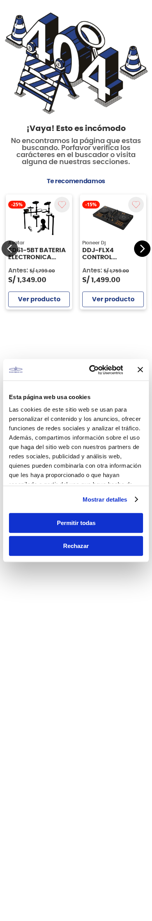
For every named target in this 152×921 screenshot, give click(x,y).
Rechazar (76, 546)
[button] (10, 248)
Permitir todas (76, 523)
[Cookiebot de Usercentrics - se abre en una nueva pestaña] (92, 370)
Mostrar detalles (105, 499)
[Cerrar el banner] (140, 370)
